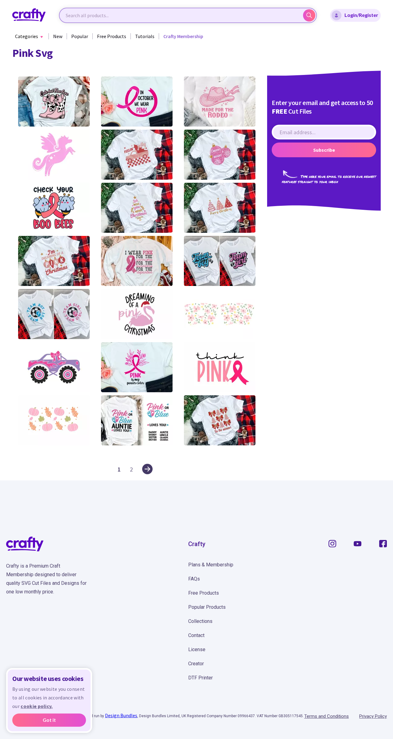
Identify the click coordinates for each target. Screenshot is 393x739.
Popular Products (207, 607)
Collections (200, 621)
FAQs (194, 579)
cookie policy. (37, 706)
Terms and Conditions (326, 716)
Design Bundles (121, 715)
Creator (196, 664)
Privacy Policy (373, 716)
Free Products (111, 36)
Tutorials (144, 36)
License (196, 649)
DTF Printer (200, 678)
